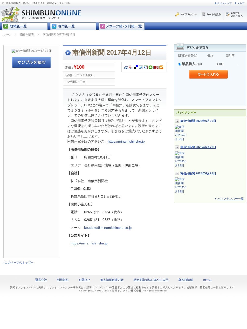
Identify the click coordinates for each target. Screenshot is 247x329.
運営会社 (41, 280)
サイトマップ (224, 3)
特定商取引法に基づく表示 (151, 280)
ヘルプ (240, 3)
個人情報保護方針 (112, 280)
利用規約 (63, 280)
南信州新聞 (27, 34)
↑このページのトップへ (18, 262)
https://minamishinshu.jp (126, 141)
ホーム (8, 34)
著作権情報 (185, 280)
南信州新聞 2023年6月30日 (198, 121)
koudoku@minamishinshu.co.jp (108, 228)
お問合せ (84, 280)
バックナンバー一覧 (231, 198)
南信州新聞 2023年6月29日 (198, 147)
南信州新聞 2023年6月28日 (198, 173)
